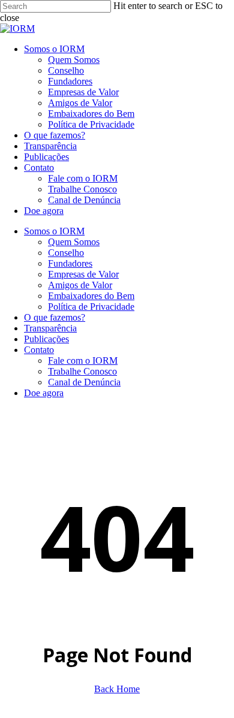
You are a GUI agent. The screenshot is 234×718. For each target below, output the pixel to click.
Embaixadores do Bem (91, 296)
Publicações (46, 339)
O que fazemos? (54, 317)
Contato (39, 350)
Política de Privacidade (91, 306)
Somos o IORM (54, 231)
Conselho (66, 253)
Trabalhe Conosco (82, 371)
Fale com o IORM (83, 360)
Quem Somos (74, 242)
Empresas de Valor (83, 274)
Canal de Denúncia (84, 382)
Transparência (50, 328)
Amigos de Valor (80, 285)
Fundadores (70, 263)
